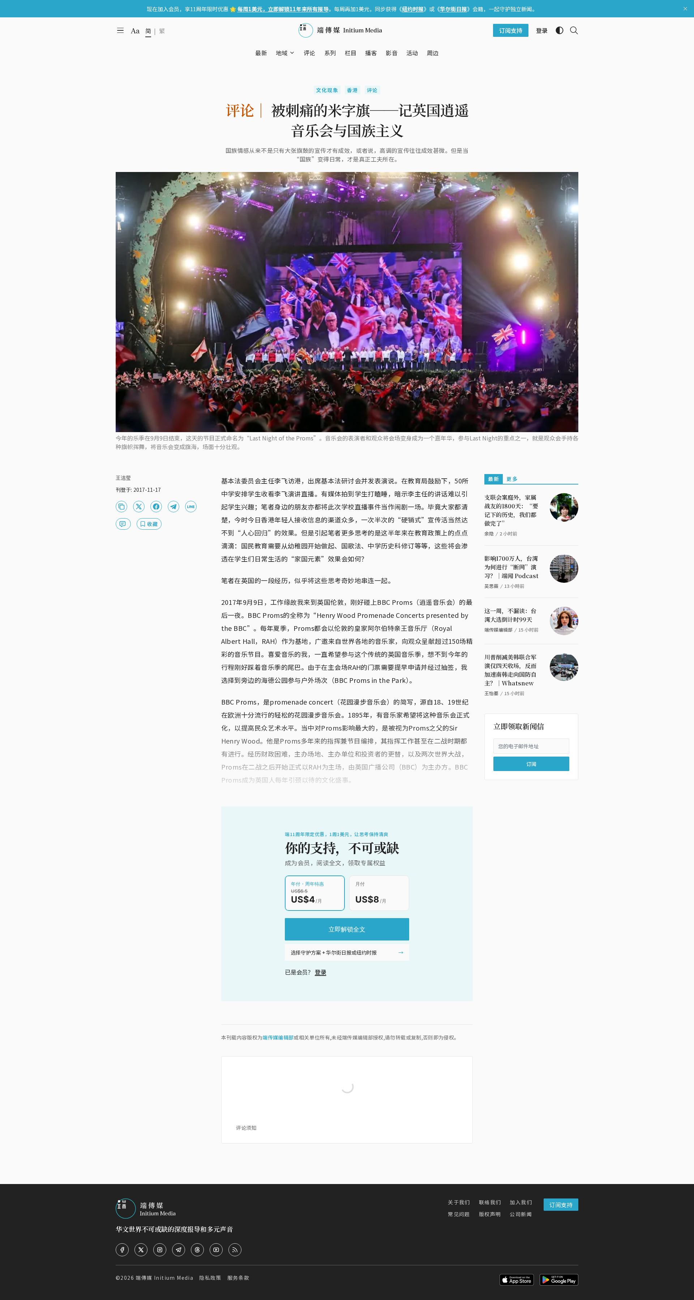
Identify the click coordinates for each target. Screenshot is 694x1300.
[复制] (121, 506)
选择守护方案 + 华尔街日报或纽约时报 (334, 952)
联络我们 (490, 1202)
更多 (512, 478)
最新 (493, 478)
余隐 (489, 533)
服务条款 (238, 1277)
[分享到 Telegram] (173, 506)
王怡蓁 (491, 693)
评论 (372, 90)
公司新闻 (521, 1214)
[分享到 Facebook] (156, 506)
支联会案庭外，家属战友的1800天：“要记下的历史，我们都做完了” (511, 510)
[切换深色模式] (556, 30)
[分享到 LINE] (191, 506)
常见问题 (459, 1214)
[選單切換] (292, 53)
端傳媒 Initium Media (164, 1277)
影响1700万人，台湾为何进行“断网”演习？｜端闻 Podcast (511, 567)
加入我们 (521, 1202)
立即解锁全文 (347, 929)
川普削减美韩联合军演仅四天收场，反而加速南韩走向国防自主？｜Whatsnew (510, 670)
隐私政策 (210, 1277)
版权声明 (490, 1214)
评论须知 (246, 1127)
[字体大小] (135, 30)
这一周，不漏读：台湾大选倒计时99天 (510, 615)
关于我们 (459, 1202)
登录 (320, 972)
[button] (282, 53)
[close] (685, 8)
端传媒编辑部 (278, 1037)
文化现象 (327, 90)
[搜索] (571, 30)
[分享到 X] (139, 506)
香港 (352, 90)
